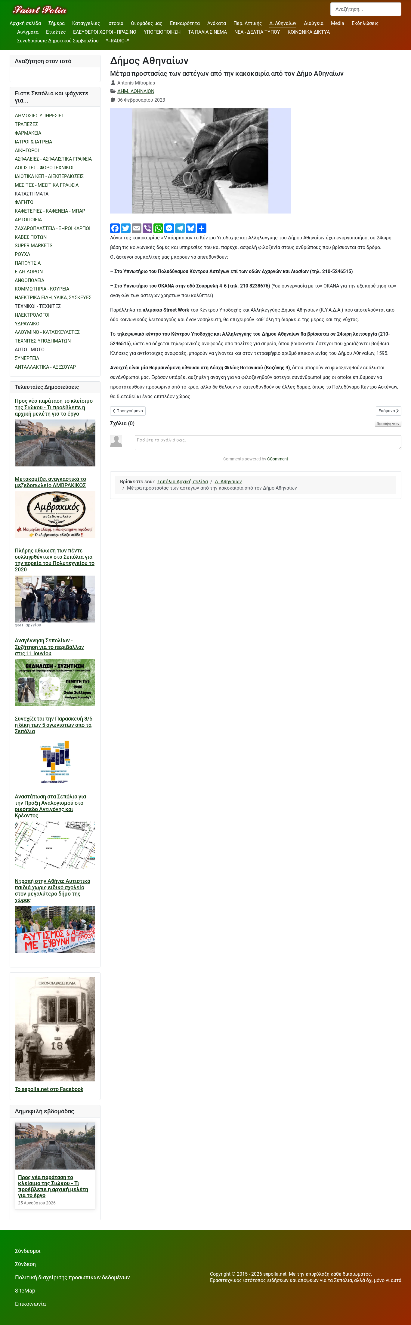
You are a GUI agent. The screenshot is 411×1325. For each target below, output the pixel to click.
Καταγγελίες (86, 23)
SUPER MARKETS (34, 245)
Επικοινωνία (30, 1304)
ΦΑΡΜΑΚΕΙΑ (28, 133)
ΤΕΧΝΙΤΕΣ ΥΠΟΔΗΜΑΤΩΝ (43, 341)
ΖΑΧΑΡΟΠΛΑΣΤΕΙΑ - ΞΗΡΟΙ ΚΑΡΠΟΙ (52, 228)
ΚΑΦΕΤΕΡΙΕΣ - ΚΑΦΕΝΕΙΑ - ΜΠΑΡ (50, 211)
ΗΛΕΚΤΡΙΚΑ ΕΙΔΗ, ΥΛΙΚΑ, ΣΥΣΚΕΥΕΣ (53, 297)
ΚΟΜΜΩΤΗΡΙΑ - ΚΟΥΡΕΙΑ (42, 289)
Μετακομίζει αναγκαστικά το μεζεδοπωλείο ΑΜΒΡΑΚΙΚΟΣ (50, 482)
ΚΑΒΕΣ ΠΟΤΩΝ (31, 237)
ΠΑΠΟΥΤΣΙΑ (28, 263)
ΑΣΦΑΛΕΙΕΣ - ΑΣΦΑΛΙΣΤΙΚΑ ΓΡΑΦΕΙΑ (53, 159)
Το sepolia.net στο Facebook (49, 1089)
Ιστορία (115, 23)
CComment (277, 459)
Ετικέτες (56, 32)
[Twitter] (126, 228)
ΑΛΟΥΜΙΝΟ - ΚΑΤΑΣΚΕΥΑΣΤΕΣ (47, 332)
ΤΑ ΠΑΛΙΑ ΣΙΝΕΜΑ (207, 32)
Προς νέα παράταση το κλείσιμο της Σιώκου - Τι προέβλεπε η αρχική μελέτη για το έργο (54, 407)
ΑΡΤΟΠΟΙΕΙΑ (28, 220)
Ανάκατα (216, 23)
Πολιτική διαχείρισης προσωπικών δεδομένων (72, 1277)
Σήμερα (56, 23)
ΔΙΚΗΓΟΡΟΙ (27, 150)
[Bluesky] (191, 228)
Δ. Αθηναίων (282, 23)
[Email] (136, 228)
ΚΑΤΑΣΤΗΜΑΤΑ (31, 194)
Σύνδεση (25, 1264)
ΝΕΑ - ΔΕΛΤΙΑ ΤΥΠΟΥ (257, 32)
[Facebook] (115, 228)
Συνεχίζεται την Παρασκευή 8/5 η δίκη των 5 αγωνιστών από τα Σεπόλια (53, 725)
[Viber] (147, 228)
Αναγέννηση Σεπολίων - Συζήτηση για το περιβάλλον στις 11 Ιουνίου (49, 647)
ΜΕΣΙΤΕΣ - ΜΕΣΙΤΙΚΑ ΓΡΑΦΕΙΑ (47, 185)
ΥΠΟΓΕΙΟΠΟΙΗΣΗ (162, 32)
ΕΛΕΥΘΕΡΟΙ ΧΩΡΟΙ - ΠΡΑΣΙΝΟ (104, 32)
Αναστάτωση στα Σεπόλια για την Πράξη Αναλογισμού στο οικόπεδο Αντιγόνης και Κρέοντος (50, 806)
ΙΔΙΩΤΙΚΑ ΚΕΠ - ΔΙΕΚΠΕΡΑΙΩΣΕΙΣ (49, 176)
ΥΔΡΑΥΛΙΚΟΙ (28, 324)
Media (337, 23)
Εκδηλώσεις (365, 23)
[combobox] (365, 9)
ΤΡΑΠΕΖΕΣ (26, 124)
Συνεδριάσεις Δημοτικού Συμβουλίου (58, 41)
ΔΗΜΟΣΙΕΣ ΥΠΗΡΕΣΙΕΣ (39, 115)
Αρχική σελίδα (25, 23)
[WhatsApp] (158, 228)
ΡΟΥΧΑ (22, 254)
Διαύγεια (313, 23)
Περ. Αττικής (247, 23)
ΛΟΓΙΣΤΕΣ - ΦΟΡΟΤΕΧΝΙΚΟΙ (44, 168)
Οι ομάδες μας (146, 23)
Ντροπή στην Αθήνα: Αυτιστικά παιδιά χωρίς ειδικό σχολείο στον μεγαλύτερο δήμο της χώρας (52, 890)
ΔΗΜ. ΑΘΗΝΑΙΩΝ (135, 91)
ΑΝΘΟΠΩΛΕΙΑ (29, 280)
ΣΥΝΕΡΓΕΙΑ (27, 358)
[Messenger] (169, 228)
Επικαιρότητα (185, 23)
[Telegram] (180, 228)
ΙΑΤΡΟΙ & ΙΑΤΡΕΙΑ (33, 142)
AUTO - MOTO (30, 349)
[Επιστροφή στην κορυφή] (400, 1314)
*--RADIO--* (117, 41)
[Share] (201, 228)
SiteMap (25, 1291)
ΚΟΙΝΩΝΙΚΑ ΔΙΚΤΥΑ (309, 32)
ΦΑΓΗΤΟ (24, 202)
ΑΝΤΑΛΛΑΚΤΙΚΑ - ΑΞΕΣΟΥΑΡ (45, 367)
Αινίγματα (28, 32)
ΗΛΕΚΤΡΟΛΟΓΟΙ (32, 315)
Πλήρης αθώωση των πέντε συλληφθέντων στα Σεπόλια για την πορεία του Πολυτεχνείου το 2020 (54, 560)
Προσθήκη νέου (388, 424)
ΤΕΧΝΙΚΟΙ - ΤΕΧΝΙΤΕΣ (38, 306)
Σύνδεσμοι (28, 1251)
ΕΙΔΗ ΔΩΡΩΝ (29, 272)
